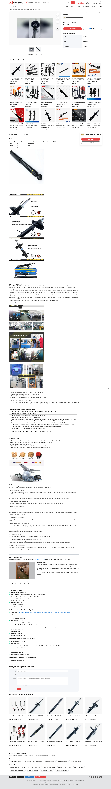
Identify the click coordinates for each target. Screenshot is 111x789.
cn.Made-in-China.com (67, 782)
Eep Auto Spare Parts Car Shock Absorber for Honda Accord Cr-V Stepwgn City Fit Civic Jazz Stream (78, 124)
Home (10, 9)
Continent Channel (70, 780)
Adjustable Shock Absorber (75, 761)
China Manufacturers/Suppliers (45, 780)
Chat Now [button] (93, 28)
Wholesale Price (63, 780)
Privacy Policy (75, 784)
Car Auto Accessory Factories (49, 767)
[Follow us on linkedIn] (101, 776)
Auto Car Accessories (36, 767)
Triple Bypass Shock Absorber (47, 612)
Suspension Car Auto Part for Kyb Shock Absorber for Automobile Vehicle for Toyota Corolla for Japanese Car (16, 124)
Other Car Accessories (37, 761)
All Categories (13, 6)
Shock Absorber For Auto (79, 767)
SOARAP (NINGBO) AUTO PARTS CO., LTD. (74, 17)
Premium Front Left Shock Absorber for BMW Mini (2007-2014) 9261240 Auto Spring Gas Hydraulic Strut (62, 101)
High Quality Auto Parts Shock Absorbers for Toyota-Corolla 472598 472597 (31, 124)
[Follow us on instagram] (95, 776)
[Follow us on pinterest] (99, 776)
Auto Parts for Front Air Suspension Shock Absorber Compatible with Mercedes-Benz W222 (63, 124)
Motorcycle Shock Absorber (15, 761)
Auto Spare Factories (14, 767)
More (10, 772)
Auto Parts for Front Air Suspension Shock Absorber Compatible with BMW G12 (94, 79)
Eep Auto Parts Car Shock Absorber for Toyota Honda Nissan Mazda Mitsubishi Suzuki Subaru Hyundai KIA (17, 101)
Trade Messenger (30, 776)
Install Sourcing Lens (41, 776)
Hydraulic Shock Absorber (62, 761)
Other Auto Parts (27, 761)
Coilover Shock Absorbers (23, 612)
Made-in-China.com (50, 782)
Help (79, 6)
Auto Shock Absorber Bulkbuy (62, 770)
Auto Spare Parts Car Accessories (64, 767)
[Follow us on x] (93, 776)
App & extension (86, 6)
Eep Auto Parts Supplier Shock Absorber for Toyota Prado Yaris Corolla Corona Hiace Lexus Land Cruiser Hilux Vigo (78, 79)
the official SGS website (40, 559)
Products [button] (30, 2)
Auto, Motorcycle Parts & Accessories (20, 9)
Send (19, 689)
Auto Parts (31, 9)
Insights (82, 780)
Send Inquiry (72, 28)
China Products (35, 780)
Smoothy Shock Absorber (35, 612)
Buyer (72, 6)
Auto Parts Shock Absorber (32, 770)
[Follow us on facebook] (91, 776)
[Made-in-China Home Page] (16, 2)
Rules (101, 6)
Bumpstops (56, 612)
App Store (12, 776)
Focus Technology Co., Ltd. (46, 784)
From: (15, 671)
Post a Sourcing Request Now (45, 689)
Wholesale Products (55, 780)
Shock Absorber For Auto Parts (47, 770)
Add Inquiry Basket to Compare (35, 54)
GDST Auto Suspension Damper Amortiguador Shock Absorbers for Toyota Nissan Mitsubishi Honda (78, 101)
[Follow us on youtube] (97, 776)
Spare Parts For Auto (25, 767)
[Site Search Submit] (73, 2)
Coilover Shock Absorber (50, 761)
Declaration (69, 784)
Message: (14, 678)
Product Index (77, 780)
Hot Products (29, 780)
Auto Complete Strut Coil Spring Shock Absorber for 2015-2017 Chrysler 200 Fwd (47, 79)
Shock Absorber (38, 9)
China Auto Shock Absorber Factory (17, 770)
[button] (69, 2)
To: (15, 674)
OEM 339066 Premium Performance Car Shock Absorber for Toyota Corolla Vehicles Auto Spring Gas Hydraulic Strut (47, 124)
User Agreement (62, 784)
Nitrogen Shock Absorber (65, 612)
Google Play (20, 776)
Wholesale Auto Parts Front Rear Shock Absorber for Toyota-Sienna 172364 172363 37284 (94, 101)
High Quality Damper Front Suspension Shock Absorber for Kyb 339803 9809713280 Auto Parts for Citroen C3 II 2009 (48, 101)
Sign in (100, 3)
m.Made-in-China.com (58, 782)
